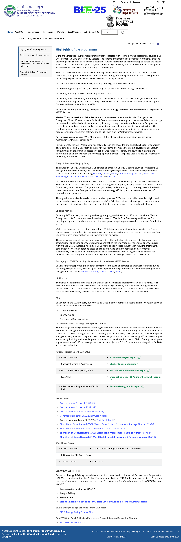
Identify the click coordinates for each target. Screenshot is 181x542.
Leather (111, 176)
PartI (99, 420)
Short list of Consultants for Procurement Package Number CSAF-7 (93, 428)
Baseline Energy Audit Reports (126, 386)
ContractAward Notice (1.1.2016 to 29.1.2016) (82, 411)
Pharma (138, 173)
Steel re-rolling (107, 271)
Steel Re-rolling (126, 173)
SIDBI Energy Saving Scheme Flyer (77, 512)
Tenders (124, 2)
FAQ (85, 32)
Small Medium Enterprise (53, 38)
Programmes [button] (33, 32)
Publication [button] (48, 32)
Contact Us (94, 32)
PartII (105, 420)
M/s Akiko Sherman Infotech (41, 534)
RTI (115, 2)
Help (129, 531)
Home (10, 32)
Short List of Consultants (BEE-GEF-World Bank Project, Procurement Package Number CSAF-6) (107, 424)
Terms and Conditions (154, 531)
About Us (94, 531)
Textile (99, 176)
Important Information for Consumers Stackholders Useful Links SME (34, 63)
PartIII (111, 420)
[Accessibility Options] (163, 1)
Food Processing (86, 176)
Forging (106, 173)
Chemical (72, 176)
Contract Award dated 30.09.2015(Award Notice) (83, 415)
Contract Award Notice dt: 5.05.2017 (77, 403)
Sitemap (169, 531)
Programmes (33, 38)
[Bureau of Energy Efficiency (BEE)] (29, 10)
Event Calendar (74, 32)
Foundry (97, 173)
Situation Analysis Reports (124, 357)
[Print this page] (162, 43)
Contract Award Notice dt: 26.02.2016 (78, 407)
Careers (136, 2)
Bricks (147, 173)
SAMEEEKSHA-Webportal (72, 522)
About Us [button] (19, 32)
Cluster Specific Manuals (123, 363)
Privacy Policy (138, 531)
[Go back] (157, 43)
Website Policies (118, 531)
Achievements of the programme (35, 55)
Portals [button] (60, 32)
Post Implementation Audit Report (128, 370)
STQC (177, 531)
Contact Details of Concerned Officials (33, 73)
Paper (114, 173)
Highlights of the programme (33, 49)
